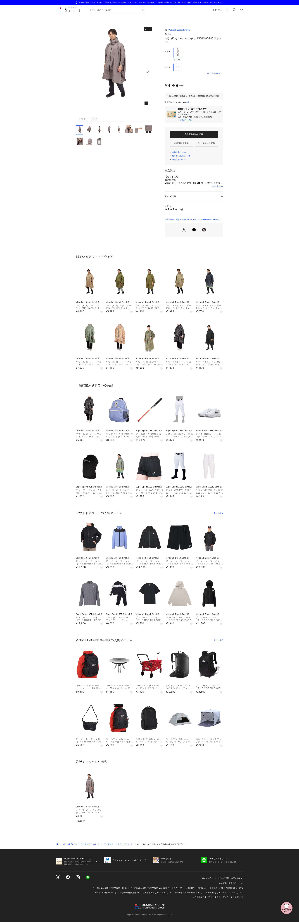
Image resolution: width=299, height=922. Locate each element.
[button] (114, 70)
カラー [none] (167, 52)
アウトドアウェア (125, 844)
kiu (169, 34)
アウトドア (108, 844)
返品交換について (179, 160)
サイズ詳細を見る (213, 73)
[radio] (177, 54)
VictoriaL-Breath (70, 844)
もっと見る (216, 186)
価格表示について (179, 152)
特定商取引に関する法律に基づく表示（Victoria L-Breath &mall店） (193, 219)
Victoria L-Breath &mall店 (179, 30)
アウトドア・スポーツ (90, 844)
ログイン (216, 10)
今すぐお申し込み (185, 120)
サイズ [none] (167, 67)
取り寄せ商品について (181, 156)
